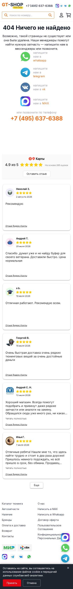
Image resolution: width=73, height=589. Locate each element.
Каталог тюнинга (12, 503)
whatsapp (39, 60)
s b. (18, 288)
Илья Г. (20, 437)
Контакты (8, 536)
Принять (12, 582)
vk (43, 89)
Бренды (7, 519)
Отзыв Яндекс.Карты (16, 226)
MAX (45, 103)
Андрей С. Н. (24, 387)
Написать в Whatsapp (51, 514)
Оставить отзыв (37, 173)
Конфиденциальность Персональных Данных (52, 536)
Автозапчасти (10, 509)
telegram (39, 76)
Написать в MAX (48, 509)
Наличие (7, 514)
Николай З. (23, 188)
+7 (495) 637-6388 (39, 6)
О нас (41, 503)
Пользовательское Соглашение (49, 527)
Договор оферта (48, 519)
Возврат (7, 530)
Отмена (31, 582)
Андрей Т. (22, 238)
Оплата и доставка (14, 525)
